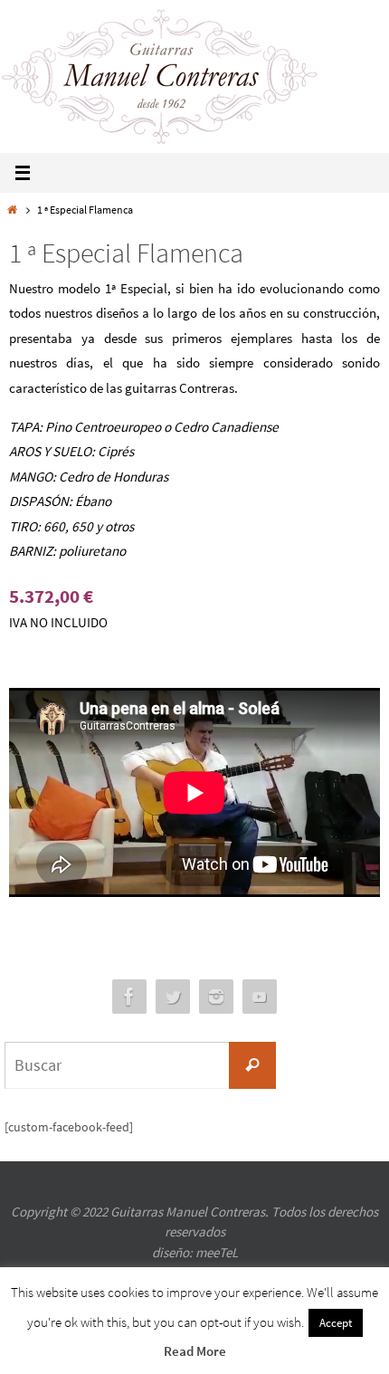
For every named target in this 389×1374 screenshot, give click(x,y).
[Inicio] (12, 209)
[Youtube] (259, 997)
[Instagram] (216, 997)
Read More (195, 1351)
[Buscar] (252, 1065)
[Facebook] (129, 997)
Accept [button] (335, 1323)
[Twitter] (173, 997)
